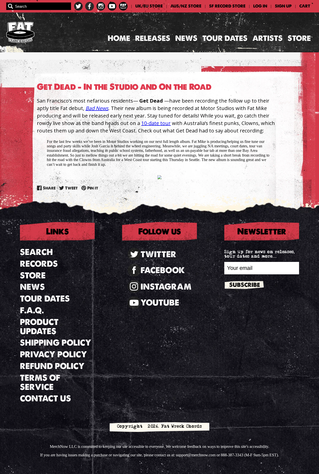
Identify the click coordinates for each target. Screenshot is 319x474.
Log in (260, 6)
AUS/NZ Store (185, 6)
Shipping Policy (55, 343)
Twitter (158, 254)
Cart (304, 6)
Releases (152, 38)
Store (299, 38)
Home (119, 38)
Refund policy (52, 366)
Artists (267, 38)
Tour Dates (224, 38)
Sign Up (283, 6)
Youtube (160, 302)
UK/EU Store (149, 6)
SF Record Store (227, 6)
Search (36, 252)
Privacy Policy (53, 354)
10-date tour (156, 123)
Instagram (166, 287)
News (186, 38)
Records (39, 264)
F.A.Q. (32, 310)
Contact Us (45, 398)
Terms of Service (40, 382)
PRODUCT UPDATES (39, 326)
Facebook (163, 270)
